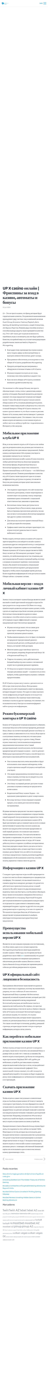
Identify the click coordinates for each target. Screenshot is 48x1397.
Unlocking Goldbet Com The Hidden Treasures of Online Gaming (24, 1181)
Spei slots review (21, 1230)
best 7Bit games (7, 1214)
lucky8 (38, 1220)
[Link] (5, 3)
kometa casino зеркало (31, 1217)
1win (6, 1210)
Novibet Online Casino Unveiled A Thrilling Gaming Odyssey (22, 1193)
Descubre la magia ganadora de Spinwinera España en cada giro (23, 1175)
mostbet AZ (32, 1223)
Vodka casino (30, 1230)
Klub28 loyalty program (13, 1217)
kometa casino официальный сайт (26, 1220)
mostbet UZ (8, 1226)
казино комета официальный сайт (14, 1237)
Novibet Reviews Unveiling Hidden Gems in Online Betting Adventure (22, 1198)
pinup (17, 1226)
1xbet (23, 1210)
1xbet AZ (32, 1210)
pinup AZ (27, 1226)
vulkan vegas (20, 1233)
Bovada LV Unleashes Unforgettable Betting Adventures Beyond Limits (24, 1187)
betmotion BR (25, 1213)
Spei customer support (11, 1230)
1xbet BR (40, 1210)
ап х (22, 955)
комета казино (27, 1237)
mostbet (18, 1223)
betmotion (15, 1213)
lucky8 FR (7, 1223)
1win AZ (14, 1210)
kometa (22, 1217)
